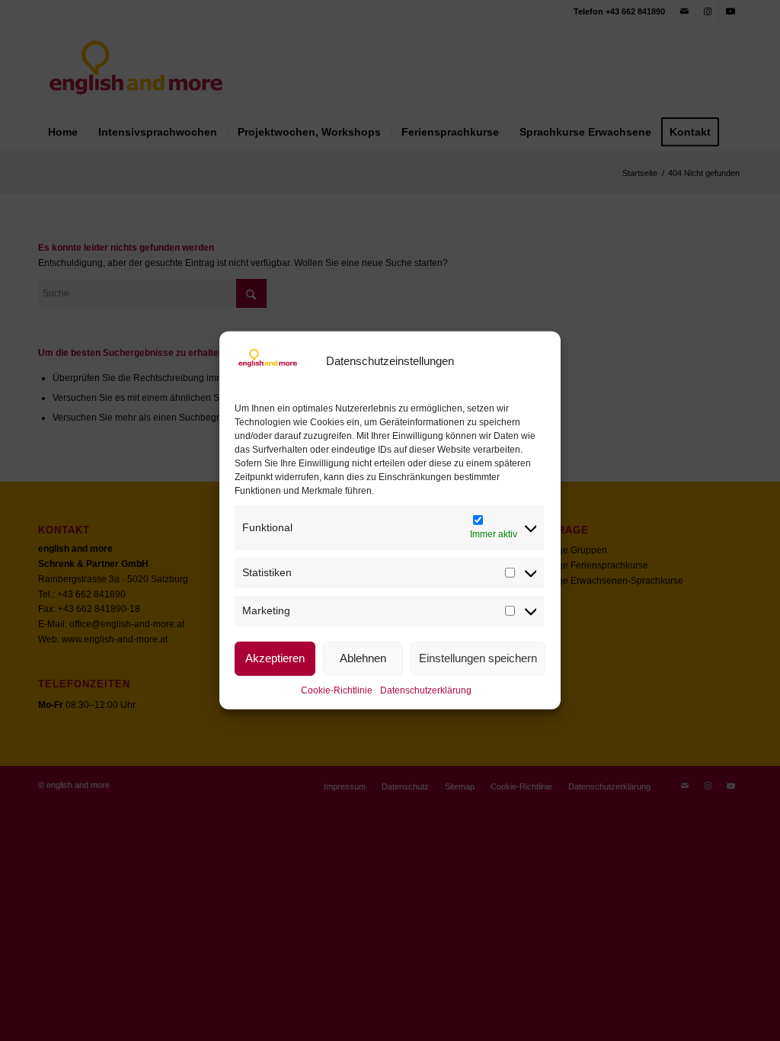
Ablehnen (363, 658)
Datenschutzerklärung (426, 689)
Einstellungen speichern (478, 658)
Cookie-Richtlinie (336, 689)
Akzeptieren (275, 658)
